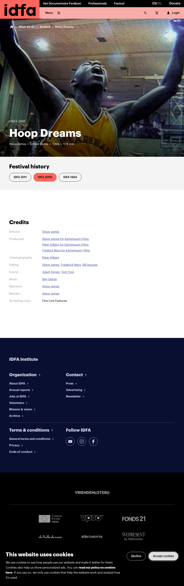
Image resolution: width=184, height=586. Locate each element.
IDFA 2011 (20, 177)
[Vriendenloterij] (92, 492)
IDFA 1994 (70, 177)
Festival (119, 3)
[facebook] (93, 441)
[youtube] (70, 441)
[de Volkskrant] (50, 536)
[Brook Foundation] (92, 537)
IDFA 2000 (45, 177)
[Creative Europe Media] (50, 519)
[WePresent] (133, 537)
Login (176, 13)
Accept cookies (163, 556)
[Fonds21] (133, 518)
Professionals (97, 3)
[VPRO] (92, 518)
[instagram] (81, 441)
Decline (136, 556)
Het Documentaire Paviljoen (62, 3)
